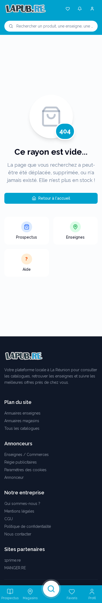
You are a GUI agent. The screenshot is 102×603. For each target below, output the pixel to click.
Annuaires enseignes (22, 413)
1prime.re (12, 560)
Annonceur (14, 477)
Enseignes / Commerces (26, 454)
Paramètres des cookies (25, 470)
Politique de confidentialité (27, 526)
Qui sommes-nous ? (22, 503)
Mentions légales (19, 511)
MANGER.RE (15, 568)
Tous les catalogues (21, 428)
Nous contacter (17, 534)
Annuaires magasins (21, 421)
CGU (8, 519)
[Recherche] (51, 589)
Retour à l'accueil (54, 198)
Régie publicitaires (20, 462)
